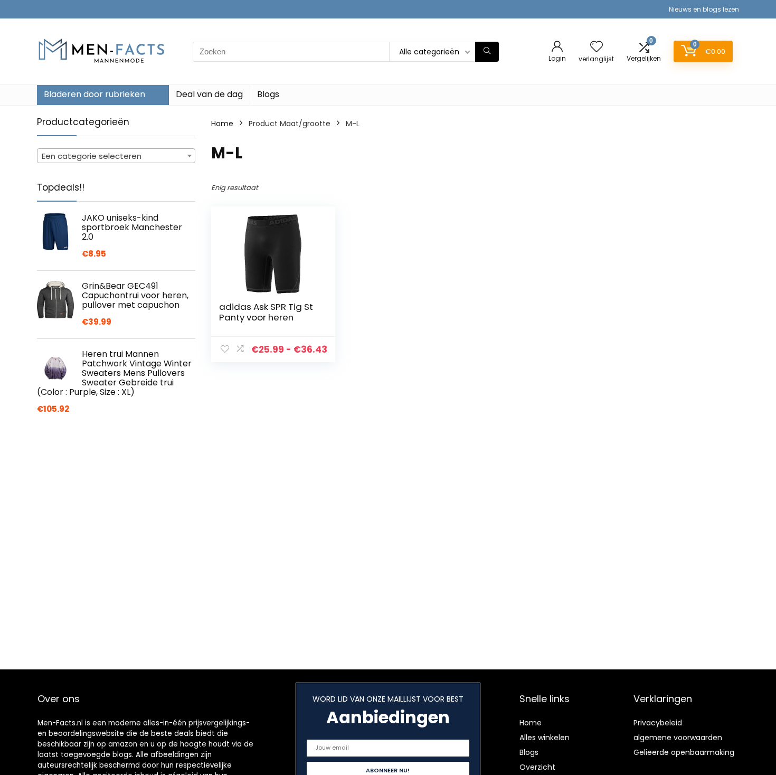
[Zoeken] (487, 52)
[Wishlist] (596, 47)
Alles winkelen (544, 737)
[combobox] (116, 155)
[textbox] (116, 156)
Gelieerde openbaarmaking (683, 752)
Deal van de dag (209, 94)
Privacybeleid (657, 722)
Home (222, 123)
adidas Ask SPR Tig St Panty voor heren (266, 312)
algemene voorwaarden (677, 737)
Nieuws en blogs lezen (704, 9)
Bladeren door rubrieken (94, 94)
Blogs (268, 94)
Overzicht (537, 767)
